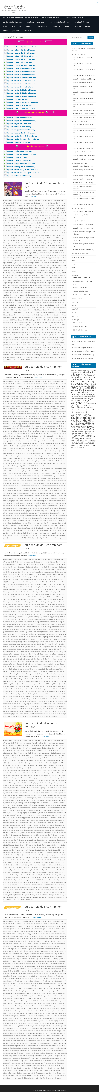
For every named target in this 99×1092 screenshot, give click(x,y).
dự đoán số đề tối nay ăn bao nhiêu (55, 263)
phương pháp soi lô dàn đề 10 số (53, 297)
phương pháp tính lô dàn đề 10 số (13, 300)
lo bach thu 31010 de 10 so (14, 268)
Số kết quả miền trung (80, 326)
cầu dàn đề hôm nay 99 (17, 205)
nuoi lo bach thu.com (20, 285)
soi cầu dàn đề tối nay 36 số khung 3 (53, 505)
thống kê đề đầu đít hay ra (40, 895)
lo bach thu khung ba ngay (14, 641)
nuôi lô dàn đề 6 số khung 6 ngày (29, 461)
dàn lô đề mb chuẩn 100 (22, 418)
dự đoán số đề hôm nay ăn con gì (46, 250)
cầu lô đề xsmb (26, 218)
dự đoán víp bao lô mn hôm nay (83, 211)
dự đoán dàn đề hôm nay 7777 (51, 418)
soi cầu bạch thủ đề (83, 419)
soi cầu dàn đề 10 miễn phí (48, 310)
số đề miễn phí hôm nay (42, 302)
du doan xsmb (82, 377)
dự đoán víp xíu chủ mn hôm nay (83, 250)
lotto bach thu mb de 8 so (36, 998)
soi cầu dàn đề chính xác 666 (24, 320)
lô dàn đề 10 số (36, 275)
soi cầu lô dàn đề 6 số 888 (18, 525)
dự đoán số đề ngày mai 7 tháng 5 (49, 258)
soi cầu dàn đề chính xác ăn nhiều (44, 320)
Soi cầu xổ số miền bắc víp (73, 18)
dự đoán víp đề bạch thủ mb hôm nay (83, 351)
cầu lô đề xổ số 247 (38, 215)
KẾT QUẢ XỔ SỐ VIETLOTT (81, 278)
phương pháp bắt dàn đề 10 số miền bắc (20, 292)
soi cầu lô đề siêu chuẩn (20, 1070)
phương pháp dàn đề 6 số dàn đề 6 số (15, 468)
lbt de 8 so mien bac (43, 986)
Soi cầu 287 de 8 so (12, 1028)
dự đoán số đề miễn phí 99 (34, 433)
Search (90, 37)
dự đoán (92, 377)
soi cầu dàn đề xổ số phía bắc (45, 516)
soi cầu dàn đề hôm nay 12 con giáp (41, 325)
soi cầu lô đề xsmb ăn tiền (18, 355)
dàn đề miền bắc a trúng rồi (49, 233)
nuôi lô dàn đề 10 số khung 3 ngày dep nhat (40, 288)
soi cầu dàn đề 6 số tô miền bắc (19, 491)
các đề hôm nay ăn (46, 200)
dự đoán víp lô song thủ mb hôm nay (83, 347)
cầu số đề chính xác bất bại (46, 225)
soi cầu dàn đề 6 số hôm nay (47, 486)
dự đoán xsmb (83, 386)
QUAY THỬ (15, 31)
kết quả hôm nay (21, 632)
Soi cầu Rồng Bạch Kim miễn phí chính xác (25, 872)
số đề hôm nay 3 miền (32, 300)
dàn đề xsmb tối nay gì (48, 235)
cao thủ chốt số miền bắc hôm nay (79, 370)
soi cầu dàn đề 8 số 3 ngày (52, 1031)
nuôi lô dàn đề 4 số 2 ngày (49, 656)
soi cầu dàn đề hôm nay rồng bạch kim (21, 327)
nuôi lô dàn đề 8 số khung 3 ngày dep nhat (23, 1008)
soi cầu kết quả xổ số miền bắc (82, 428)
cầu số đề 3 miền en (9, 223)
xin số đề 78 (23, 357)
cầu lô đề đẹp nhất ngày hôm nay (22, 210)
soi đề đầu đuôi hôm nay (31, 882)
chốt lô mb (45, 770)
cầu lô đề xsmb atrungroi (40, 218)
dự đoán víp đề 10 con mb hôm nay (44, 184)
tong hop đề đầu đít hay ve (11, 897)
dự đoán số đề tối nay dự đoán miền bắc (36, 265)
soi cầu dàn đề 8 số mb (18, 1036)
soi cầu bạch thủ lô (81, 416)
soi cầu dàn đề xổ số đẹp (26, 342)
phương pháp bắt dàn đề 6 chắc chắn (47, 463)
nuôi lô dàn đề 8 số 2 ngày (46, 1006)
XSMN (13, 26)
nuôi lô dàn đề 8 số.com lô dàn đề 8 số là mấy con (36, 1011)
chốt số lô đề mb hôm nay (24, 411)
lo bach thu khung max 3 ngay (51, 273)
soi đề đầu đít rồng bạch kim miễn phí (46, 880)
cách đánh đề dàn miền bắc (16, 203)
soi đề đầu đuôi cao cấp (14, 882)
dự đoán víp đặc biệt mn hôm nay (83, 221)
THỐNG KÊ (67, 26)
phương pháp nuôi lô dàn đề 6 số (38, 468)
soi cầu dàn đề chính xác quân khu (42, 322)
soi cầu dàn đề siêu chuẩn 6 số (29, 330)
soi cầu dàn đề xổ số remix (17, 345)
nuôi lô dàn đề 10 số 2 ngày (36, 285)
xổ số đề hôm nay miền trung (23, 360)
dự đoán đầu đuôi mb (20, 790)
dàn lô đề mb (10, 418)
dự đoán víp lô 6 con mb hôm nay (83, 114)
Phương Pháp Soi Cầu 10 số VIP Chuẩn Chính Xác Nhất (25, 297)
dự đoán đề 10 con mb (32, 248)
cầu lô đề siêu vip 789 (18, 213)
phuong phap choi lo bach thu (43, 292)
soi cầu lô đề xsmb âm (59, 530)
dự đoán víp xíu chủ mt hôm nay (83, 204)
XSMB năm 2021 (84, 446)
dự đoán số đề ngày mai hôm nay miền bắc (41, 441)
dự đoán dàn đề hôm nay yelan (37, 240)
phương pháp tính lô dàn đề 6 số (19, 473)
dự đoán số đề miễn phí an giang (21, 255)
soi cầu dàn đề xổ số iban (43, 342)
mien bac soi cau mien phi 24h (19, 651)
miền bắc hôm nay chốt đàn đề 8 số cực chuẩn (30, 1001)
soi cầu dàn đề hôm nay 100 (20, 325)
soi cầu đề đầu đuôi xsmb (27, 862)
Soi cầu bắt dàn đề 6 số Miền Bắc (20, 483)
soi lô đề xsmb (26, 1075)
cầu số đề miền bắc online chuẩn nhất (35, 408)
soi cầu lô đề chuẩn (31, 1068)
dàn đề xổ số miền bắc (24, 413)
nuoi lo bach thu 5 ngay (35, 456)
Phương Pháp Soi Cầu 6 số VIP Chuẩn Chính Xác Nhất (34, 471)
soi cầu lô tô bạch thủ (23, 870)
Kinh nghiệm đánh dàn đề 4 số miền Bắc (49, 632)
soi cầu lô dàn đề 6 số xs (20, 528)
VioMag (38, 1090)
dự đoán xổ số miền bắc (83, 389)
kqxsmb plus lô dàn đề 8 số (27, 986)
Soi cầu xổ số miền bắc (50, 18)
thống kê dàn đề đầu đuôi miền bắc (37, 892)
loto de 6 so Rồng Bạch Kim (53, 448)
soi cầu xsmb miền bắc (24, 535)
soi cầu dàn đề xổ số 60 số (54, 340)
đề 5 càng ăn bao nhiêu (52, 627)
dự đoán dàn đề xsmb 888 (50, 426)
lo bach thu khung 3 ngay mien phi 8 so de (24, 991)
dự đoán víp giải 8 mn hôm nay (83, 224)
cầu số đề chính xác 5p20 (29, 225)
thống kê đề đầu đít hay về (57, 895)
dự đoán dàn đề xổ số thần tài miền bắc (18, 245)
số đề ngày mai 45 (16, 305)
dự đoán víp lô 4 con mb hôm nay (83, 110)
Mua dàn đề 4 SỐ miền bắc (38, 651)
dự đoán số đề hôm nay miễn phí (39, 431)
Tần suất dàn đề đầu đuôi (11, 887)
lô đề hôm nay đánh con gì (50, 275)
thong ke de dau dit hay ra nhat (21, 895)
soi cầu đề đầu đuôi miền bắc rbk (41, 860)
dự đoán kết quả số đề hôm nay (40, 428)
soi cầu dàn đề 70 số (50, 317)
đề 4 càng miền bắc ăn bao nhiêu (33, 627)
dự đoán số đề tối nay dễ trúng (13, 265)
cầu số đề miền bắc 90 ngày (34, 228)
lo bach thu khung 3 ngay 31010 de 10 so (19, 270)
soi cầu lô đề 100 (49, 350)
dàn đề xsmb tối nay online (23, 416)
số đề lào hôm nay (28, 302)
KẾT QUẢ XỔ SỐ (55, 26)
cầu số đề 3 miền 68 (21, 220)
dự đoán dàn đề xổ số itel (50, 424)
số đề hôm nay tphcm (14, 302)
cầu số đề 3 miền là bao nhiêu (19, 404)
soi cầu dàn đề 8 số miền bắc (36, 1036)
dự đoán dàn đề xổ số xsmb (40, 245)
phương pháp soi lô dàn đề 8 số (47, 1018)
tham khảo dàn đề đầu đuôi (29, 887)
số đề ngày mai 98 (28, 305)
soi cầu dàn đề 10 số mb (33, 315)
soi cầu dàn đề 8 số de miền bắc (45, 1033)
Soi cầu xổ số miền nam (35, 22)
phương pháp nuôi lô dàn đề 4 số (33, 666)
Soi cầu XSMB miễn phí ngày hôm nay (53, 875)
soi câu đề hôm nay (29, 523)
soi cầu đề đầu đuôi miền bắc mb (29, 857)
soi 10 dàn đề (18, 307)
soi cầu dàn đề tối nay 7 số (44, 335)
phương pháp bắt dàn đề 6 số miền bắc (29, 466)
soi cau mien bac (24, 714)
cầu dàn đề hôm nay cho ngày (35, 205)
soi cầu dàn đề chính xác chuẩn (21, 322)
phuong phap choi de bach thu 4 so (48, 664)
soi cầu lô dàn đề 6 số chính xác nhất (38, 525)
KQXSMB (81, 407)
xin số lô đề (9, 360)
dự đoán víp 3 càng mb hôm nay (83, 148)
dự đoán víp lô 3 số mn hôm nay (83, 228)
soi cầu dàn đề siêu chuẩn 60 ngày (50, 330)
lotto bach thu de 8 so (20, 998)
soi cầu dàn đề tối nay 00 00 (48, 332)
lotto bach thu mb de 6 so (23, 451)
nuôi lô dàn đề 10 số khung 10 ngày (14, 288)
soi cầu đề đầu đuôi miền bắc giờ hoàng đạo (42, 855)
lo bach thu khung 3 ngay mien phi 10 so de (46, 270)
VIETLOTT (41, 26)
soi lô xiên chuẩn (89, 438)
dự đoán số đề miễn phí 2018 (26, 253)
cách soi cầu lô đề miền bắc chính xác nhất (39, 203)
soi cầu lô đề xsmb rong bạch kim (54, 355)
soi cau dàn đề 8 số (37, 1031)
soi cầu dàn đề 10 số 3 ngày (38, 312)
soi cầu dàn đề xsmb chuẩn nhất (13, 347)
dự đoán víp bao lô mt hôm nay (83, 166)
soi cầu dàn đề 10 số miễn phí (33, 317)
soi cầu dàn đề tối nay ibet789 (20, 337)
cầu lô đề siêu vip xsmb (23, 215)
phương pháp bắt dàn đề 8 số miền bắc (21, 1013)
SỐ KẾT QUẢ (27, 31)
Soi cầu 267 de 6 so (26, 481)
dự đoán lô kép (79, 383)
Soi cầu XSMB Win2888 (10, 877)
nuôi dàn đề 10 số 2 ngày (42, 280)
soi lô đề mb (60, 885)
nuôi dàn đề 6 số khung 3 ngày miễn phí (28, 453)
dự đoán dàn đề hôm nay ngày (16, 240)
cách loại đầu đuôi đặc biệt (34, 743)
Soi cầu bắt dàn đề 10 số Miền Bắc (28, 310)
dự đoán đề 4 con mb (31, 607)
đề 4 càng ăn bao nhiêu (41, 624)
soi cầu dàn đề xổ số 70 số (55, 513)
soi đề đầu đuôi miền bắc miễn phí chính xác (29, 885)
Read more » (33, 197)
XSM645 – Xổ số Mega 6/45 (81, 295)
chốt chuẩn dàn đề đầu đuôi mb (31, 770)
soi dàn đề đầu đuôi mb (39, 877)
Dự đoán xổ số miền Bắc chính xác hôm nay (83, 392)
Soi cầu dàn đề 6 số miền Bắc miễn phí (40, 488)
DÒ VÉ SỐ (88, 26)
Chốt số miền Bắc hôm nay (83, 373)
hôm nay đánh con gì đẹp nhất (82, 406)
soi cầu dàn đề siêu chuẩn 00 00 (54, 501)
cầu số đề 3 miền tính (14, 225)
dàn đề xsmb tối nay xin (38, 238)
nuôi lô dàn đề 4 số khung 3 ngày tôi (51, 659)
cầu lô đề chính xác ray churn (19, 569)
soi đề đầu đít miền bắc (55, 877)
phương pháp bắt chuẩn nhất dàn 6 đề (23, 463)
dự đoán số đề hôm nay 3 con (25, 250)
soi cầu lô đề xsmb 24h (34, 352)
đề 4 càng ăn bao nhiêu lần (57, 624)
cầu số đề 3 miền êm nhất (58, 220)
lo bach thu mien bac (24, 275)
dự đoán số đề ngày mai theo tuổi (32, 263)
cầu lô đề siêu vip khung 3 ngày (50, 213)
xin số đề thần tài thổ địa (25, 538)
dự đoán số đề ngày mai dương (27, 260)
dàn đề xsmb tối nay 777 (33, 235)
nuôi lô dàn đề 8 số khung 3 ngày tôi (48, 1008)
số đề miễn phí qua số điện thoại (49, 671)
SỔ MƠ (5, 31)
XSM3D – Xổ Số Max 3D (80, 291)
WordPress (64, 1090)
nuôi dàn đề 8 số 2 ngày (52, 1001)
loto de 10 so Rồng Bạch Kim (24, 278)
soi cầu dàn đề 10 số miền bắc (51, 315)
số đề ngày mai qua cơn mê (57, 674)
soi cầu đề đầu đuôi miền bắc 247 (53, 852)
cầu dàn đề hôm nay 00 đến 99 (19, 745)
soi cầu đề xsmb (19, 1068)
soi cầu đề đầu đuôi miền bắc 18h (31, 852)
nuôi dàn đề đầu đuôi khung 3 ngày (25, 283)
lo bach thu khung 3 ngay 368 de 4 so (28, 639)
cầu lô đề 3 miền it (32, 208)
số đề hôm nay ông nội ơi (49, 669)
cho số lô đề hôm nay (32, 230)
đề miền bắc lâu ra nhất (40, 446)
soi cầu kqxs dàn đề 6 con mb (45, 523)
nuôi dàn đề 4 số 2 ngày (55, 651)
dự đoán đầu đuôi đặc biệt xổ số (39, 788)
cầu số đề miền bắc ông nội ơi (53, 228)
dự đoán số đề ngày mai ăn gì (40, 438)
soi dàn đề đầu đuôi (25, 877)
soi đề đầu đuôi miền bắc (47, 882)
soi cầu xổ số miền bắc (83, 437)
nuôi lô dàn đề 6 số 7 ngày (21, 458)
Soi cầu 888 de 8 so (25, 1028)
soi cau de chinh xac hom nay (20, 350)
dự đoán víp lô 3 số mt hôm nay (83, 183)
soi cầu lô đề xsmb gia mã (35, 355)
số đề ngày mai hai (41, 305)
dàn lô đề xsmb (36, 418)
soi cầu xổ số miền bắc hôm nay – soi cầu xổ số (14, 7)
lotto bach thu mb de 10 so (57, 278)
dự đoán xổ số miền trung (82, 399)
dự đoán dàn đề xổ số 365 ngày (19, 243)
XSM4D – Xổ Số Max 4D (80, 287)
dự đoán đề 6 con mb (23, 428)
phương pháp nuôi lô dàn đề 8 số (24, 1016)
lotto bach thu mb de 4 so (33, 649)
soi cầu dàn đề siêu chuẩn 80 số (56, 503)
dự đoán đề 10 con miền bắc (49, 248)
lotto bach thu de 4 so (17, 649)
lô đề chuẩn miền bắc (56, 644)
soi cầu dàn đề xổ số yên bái (56, 345)
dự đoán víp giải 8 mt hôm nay (82, 179)
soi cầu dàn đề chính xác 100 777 (54, 491)
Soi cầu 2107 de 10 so (46, 307)
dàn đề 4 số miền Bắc (19, 233)
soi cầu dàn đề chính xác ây (52, 493)
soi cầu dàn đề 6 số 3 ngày (52, 483)
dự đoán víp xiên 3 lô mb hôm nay (84, 155)
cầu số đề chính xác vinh (17, 228)
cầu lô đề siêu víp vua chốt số (41, 394)
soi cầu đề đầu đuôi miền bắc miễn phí (18, 860)
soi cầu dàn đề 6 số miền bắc (18, 488)
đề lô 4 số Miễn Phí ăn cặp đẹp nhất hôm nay (36, 629)
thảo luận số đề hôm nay (11, 357)
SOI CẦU (78, 26)
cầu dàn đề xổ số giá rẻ (53, 205)
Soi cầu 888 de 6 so (39, 481)
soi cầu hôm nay (81, 427)
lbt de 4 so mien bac (12, 637)
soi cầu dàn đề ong (53, 327)
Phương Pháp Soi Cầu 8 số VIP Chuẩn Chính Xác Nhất (20, 1018)
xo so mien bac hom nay (85, 442)
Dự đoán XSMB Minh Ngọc (83, 387)
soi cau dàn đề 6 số (37, 483)
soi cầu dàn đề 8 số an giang (25, 1033)
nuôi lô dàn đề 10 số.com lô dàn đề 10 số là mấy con (32, 290)
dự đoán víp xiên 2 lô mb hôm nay (84, 152)
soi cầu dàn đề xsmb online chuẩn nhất (41, 520)
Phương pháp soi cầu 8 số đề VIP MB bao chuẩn (51, 1016)
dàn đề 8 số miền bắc (33, 233)
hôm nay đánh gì (10, 632)
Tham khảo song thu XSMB (47, 887)
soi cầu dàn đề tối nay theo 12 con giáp (42, 510)
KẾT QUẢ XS (30, 26)
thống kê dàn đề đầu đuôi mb (16, 892)
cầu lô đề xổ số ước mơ (13, 218)
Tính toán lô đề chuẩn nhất (59, 22)
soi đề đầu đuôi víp (50, 885)
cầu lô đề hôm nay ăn (41, 210)
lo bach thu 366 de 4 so (26, 637)
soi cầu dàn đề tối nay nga (38, 337)
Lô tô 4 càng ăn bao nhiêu (46, 646)
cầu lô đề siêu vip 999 (33, 213)
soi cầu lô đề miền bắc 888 (55, 528)
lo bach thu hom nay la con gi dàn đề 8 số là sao (33, 988)
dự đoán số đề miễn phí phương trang (44, 255)
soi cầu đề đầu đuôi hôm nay (55, 850)
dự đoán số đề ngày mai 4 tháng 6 (36, 436)
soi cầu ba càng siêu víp (82, 413)
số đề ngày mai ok (53, 305)
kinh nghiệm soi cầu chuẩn (41, 634)
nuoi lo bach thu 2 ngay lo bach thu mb (49, 283)
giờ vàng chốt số (81, 401)
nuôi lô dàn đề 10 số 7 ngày (54, 285)
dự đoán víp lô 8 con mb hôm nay (83, 117)
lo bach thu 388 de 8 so (57, 986)
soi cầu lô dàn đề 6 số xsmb (38, 528)
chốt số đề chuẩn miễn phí (48, 230)
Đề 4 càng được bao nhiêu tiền (13, 627)
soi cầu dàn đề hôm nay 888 (47, 498)
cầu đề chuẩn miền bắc (15, 567)
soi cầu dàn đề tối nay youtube (19, 340)
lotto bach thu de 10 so (41, 278)
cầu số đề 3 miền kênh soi (25, 223)
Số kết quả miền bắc (79, 323)
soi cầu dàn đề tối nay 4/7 (27, 335)
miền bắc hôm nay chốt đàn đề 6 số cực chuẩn (46, 451)
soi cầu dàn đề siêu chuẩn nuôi (29, 332)
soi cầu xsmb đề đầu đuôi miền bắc (29, 875)
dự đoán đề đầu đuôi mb (36, 790)
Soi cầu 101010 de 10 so (31, 307)
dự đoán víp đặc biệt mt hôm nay (83, 175)
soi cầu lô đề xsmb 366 (49, 352)
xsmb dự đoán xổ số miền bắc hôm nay (83, 444)
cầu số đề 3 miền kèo (40, 223)
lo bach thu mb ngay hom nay (16, 644)
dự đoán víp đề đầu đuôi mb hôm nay (42, 724)
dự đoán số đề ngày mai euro (47, 260)
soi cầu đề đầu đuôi (36, 350)
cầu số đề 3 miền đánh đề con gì (38, 220)
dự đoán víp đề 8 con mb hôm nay (43, 908)
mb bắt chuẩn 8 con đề (52, 998)
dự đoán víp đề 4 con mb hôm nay (43, 546)
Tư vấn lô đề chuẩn (81, 22)
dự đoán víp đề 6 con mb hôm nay (43, 368)
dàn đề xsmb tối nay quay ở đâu (20, 238)
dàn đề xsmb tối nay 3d (17, 235)
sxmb (77, 440)
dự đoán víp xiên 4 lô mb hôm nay (84, 159)
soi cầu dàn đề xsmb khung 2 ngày (35, 347)
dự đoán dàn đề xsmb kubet (15, 248)
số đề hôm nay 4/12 (46, 300)
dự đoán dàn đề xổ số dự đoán (40, 243)
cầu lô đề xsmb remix (31, 399)
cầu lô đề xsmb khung (55, 218)
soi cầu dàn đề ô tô (40, 327)
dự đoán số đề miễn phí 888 (45, 253)
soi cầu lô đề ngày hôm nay (17, 352)
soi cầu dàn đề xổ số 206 (37, 340)
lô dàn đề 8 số (16, 996)
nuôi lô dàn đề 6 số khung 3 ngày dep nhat (44, 458)
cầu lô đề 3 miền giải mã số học (15, 208)
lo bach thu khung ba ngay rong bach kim (28, 273)
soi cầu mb (86, 433)
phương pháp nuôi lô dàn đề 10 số (26, 295)
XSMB (5, 26)
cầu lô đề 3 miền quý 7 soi (47, 208)
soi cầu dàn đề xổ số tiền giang (36, 345)
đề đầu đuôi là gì (55, 265)
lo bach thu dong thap (30, 268)
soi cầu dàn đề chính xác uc (49, 496)
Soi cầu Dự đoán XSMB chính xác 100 (82, 424)
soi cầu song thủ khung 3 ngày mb (50, 872)
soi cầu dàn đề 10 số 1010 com (19, 312)
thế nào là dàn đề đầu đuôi (18, 890)
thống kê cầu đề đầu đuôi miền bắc (38, 890)
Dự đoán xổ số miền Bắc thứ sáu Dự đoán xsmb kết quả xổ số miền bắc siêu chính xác (83, 396)
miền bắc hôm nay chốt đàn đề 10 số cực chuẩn (18, 280)
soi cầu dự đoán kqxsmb (82, 422)
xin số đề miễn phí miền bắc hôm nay (39, 357)
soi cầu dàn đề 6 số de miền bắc (27, 486)
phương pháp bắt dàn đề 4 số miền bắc (23, 664)
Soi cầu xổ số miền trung (12, 22)
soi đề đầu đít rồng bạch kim (25, 880)
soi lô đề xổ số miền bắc (13, 1075)
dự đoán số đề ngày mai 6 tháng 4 (27, 258)
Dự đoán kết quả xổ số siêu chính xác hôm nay (82, 380)
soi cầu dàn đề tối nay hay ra (47, 508)
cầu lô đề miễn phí (54, 210)
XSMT (20, 26)
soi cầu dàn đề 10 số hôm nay (15, 315)
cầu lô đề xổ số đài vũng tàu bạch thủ (28, 396)
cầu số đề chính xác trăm (22, 406)
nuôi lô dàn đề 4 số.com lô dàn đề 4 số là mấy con (37, 661)
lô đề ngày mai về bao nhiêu (35, 448)
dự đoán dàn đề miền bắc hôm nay (53, 421)
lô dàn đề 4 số (44, 644)
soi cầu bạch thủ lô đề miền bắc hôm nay (16, 676)
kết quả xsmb (32, 632)
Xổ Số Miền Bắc (79, 447)
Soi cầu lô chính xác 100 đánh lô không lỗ (49, 862)
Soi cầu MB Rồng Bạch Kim (39, 870)
